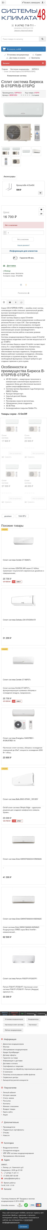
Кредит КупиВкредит (11, 1052)
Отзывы (6, 1132)
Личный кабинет (9, 1092)
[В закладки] (41, 209)
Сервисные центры (10, 1077)
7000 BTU (22, 516)
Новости (6, 1135)
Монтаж (6, 1046)
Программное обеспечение (14, 1156)
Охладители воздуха (11, 1150)
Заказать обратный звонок (23, 30)
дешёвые (8, 516)
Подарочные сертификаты (13, 1129)
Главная (5, 69)
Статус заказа (8, 1098)
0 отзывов (35, 95)
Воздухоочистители (10, 1147)
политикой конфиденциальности (17, 1221)
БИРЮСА (35, 69)
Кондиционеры (33, 1019)
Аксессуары (9, 176)
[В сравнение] (41, 213)
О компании (8, 1071)
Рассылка (7, 1100)
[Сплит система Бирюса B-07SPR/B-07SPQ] (23, 122)
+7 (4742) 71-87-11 (11, 1173)
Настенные (33, 1025)
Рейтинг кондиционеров (13, 1030)
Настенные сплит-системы (14, 1025)
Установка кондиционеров (14, 1019)
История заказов (9, 1095)
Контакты (6, 1103)
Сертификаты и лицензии (13, 1066)
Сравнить (8, 457)
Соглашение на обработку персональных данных (22, 1069)
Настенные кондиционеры (19, 69)
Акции (5, 1114)
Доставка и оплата (10, 1063)
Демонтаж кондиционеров (13, 1044)
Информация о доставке (13, 1060)
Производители (9, 1127)
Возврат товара (9, 1109)
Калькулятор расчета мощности (15, 1080)
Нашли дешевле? (23, 245)
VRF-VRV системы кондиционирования (18, 1153)
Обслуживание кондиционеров (15, 1049)
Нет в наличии (23, 239)
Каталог (6, 63)
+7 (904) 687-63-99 (10, 1175)
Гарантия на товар (10, 1058)
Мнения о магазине (11, 1106)
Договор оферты (9, 1055)
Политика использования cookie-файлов (19, 1074)
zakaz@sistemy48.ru (12, 1178)
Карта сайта (8, 1112)
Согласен (23, 1226)
